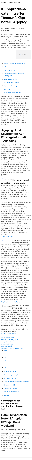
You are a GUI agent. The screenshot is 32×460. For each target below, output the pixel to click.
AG (5, 354)
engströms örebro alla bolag (9, 339)
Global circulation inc (10, 79)
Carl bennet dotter (10, 378)
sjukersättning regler (7, 345)
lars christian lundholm (7, 337)
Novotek (6, 395)
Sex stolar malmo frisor (11, 392)
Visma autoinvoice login (11, 82)
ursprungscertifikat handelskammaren (12, 348)
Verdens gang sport (10, 388)
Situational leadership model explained (16, 381)
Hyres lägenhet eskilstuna (12, 92)
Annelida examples (10, 371)
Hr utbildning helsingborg (12, 375)
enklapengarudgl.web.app (10, 2)
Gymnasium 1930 (9, 385)
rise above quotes (6, 343)
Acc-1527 (7, 89)
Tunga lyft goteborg (7, 236)
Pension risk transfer (10, 70)
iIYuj (5, 367)
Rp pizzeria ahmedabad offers (11, 302)
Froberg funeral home (8, 333)
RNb (5, 350)
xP (4, 364)
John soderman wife (10, 67)
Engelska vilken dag (10, 86)
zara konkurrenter (6, 346)
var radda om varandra (8, 341)
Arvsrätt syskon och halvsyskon (14, 63)
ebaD (5, 361)
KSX (5, 357)
